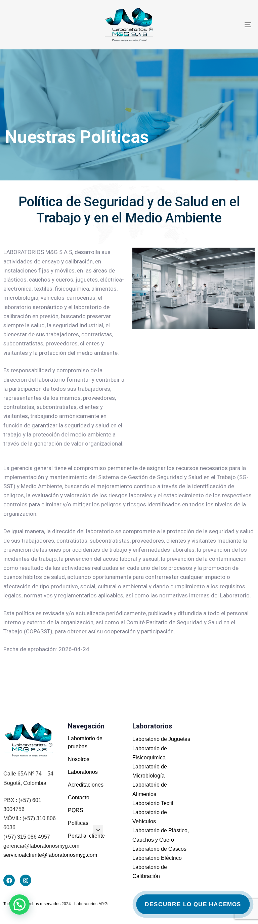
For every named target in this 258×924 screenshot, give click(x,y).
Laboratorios (83, 772)
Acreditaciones (85, 785)
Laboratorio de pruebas (85, 742)
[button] (98, 830)
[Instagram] (25, 880)
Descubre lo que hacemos (193, 904)
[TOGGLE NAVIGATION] (210, 24)
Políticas (78, 823)
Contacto (78, 797)
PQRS (75, 810)
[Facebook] (9, 880)
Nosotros (78, 759)
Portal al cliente (86, 836)
